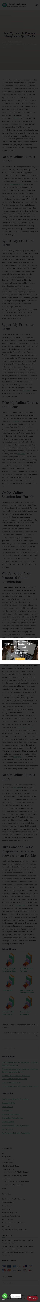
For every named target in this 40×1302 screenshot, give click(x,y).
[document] (20, 651)
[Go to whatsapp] (4, 1296)
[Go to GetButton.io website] (5, 1300)
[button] (37, 641)
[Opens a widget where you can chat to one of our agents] (32, 1298)
